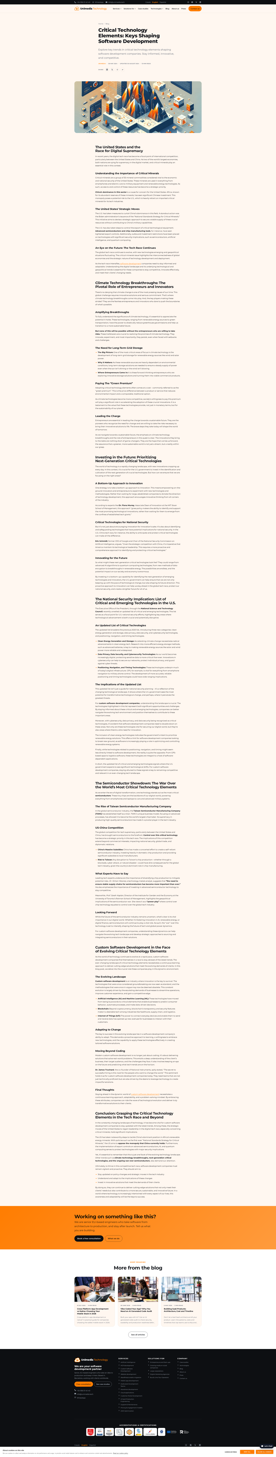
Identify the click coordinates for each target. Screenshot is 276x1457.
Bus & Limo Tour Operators (159, 1377)
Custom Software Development (127, 1370)
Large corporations (156, 1371)
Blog (167, 9)
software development (130, 263)
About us (175, 9)
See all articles (138, 1334)
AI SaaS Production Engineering (127, 1400)
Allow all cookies (265, 1452)
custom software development (145, 1094)
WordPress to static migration (131, 1377)
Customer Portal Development (131, 1396)
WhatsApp (81, 1398)
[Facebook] (192, 2)
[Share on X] (112, 70)
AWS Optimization (127, 1411)
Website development (128, 1374)
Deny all (247, 1452)
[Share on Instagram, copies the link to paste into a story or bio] (117, 70)
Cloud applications (127, 1392)
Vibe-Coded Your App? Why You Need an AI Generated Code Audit (136, 1310)
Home (100, 24)
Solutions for (129, 9)
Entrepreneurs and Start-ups (160, 1362)
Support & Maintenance (129, 1404)
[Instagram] (188, 2)
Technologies (156, 9)
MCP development (127, 1365)
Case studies (143, 9)
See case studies (103, 1384)
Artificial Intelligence (128, 1362)
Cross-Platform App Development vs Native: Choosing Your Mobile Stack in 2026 (92, 1311)
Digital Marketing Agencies (159, 1374)
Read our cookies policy (120, 1453)
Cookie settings (231, 1452)
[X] (196, 2)
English (155, 2)
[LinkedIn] (200, 2)
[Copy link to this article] (122, 70)
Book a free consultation (89, 1238)
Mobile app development (130, 1381)
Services (116, 9)
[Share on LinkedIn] (107, 70)
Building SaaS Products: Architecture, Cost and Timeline (178, 1310)
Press (183, 9)
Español (163, 2)
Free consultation (83, 1384)
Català (148, 2)
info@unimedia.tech (85, 1394)
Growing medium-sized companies (158, 1367)
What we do (113, 1238)
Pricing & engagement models (131, 1408)
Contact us (195, 9)
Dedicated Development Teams (129, 1385)
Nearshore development (129, 1389)
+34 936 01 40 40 (83, 1391)
